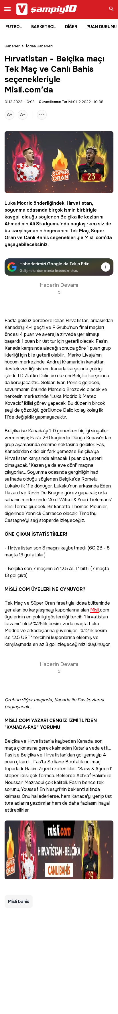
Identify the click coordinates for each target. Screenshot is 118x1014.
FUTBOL (13, 26)
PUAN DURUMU (101, 26)
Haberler (12, 46)
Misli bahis (18, 901)
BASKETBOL (43, 26)
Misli (89, 238)
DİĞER (71, 26)
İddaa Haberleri (39, 46)
